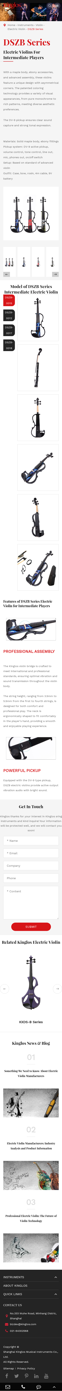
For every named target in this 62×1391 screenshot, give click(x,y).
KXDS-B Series (31, 1022)
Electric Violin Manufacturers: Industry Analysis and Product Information (31, 1146)
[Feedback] (39, 1387)
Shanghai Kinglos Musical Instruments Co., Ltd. (30, 1354)
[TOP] (54, 1387)
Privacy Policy (26, 1368)
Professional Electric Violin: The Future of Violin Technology (31, 1218)
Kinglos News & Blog (31, 1043)
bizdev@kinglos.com (23, 1324)
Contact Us (12, 1305)
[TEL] (23, 1387)
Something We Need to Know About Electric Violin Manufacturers (31, 1073)
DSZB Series (35, 29)
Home (11, 25)
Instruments (25, 25)
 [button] (6, 274)
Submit (31, 926)
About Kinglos (15, 1285)
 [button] (55, 274)
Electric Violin (16, 29)
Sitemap (8, 1368)
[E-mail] (8, 1387)
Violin (39, 25)
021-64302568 (19, 1330)
